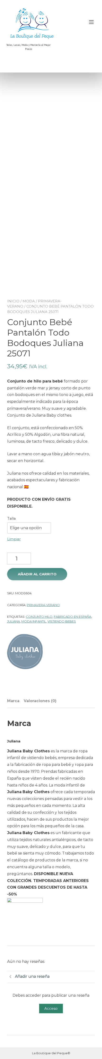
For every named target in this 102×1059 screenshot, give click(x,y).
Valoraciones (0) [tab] (40, 701)
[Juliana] (25, 652)
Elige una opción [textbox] (26, 528)
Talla (11, 518)
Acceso (51, 1008)
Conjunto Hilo (39, 616)
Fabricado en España (72, 616)
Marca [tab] (13, 701)
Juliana (13, 621)
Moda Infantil (33, 621)
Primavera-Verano (43, 605)
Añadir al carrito (37, 574)
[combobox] (29, 528)
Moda (29, 301)
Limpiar (14, 539)
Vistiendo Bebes (61, 621)
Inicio (13, 301)
